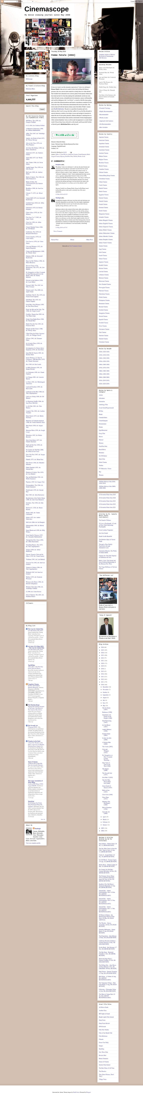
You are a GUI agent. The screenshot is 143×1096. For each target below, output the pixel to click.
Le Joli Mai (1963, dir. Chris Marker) (34, 407)
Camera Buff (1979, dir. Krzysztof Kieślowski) (35, 199)
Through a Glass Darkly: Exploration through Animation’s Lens (106, 546)
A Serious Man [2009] (106, 743)
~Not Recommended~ (105, 124)
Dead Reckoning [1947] (106, 721)
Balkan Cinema (103, 156)
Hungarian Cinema (104, 214)
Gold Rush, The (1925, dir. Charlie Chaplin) (33, 300)
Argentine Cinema (104, 143)
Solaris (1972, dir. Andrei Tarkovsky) (33, 518)
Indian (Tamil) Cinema (105, 243)
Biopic (101, 414)
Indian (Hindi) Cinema (105, 230)
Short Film (102, 459)
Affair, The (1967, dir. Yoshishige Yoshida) (35, 134)
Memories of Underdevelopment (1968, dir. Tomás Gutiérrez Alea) (35, 421)
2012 (102, 679)
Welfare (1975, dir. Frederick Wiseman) (34, 578)
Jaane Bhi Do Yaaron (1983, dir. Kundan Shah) (35, 354)
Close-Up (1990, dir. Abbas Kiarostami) (33, 223)
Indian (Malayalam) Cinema (106, 233)
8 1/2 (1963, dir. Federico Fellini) (35, 125)
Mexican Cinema (103, 278)
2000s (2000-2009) (104, 377)
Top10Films (31, 665)
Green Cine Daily (104, 1042)
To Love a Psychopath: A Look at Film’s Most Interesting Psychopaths (107, 525)
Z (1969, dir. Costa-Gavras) (33, 591)
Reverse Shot (102, 1055)
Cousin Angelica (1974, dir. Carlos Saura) (33, 237)
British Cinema (103, 166)
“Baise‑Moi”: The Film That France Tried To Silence (35, 667)
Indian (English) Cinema (106, 223)
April (104, 817)
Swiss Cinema (103, 326)
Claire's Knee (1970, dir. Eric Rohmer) (34, 213)
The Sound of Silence (105, 520)
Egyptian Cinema (103, 195)
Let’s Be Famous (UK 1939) (35, 630)
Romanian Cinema (104, 303)
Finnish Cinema (103, 201)
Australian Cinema (104, 150)
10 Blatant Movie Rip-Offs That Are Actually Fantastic (35, 764)
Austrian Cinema (103, 153)
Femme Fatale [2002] (106, 734)
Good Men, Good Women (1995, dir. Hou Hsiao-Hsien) (35, 305)
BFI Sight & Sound (104, 1014)
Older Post (89, 240)
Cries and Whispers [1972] (105, 750)
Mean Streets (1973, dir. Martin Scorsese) (34, 416)
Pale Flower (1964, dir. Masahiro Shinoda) (35, 463)
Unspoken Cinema (33, 684)
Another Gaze (103, 1010)
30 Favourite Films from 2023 (107, 501)
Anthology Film (103, 404)
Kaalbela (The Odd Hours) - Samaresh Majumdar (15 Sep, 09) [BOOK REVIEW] (107, 885)
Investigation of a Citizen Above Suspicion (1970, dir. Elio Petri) (35, 349)
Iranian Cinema (103, 246)
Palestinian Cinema (104, 294)
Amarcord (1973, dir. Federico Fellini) (34, 153)
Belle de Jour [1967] (106, 791)
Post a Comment (58, 231)
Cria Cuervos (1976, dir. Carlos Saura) (34, 242)
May (104, 705)
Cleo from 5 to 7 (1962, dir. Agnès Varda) (33, 218)
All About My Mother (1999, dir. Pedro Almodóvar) (35, 148)
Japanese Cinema (103, 262)
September (106, 695)
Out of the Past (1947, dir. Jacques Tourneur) (35, 455)
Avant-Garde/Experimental (106, 408)
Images (101, 1046)
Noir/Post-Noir (69, 156)
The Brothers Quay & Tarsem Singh (107, 540)
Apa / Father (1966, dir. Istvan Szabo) (34, 163)
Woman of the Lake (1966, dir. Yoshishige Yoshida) (34, 587)
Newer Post (54, 240)
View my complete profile (33, 843)
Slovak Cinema (103, 316)
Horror (101, 436)
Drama (101, 427)
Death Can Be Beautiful (105, 536)
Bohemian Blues (30, 89)
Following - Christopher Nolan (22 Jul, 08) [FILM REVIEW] (107, 990)
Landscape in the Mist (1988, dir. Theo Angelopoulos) (35, 392)
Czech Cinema (103, 185)
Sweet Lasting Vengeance (106, 530)
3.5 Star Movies (63, 154)
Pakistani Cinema (103, 291)
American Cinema (73, 154)
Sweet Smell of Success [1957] (107, 787)
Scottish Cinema (103, 310)
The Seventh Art (33, 725)
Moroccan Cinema (104, 281)
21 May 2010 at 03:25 (61, 194)
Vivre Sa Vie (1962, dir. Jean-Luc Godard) (35, 563)
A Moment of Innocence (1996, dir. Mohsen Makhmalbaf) (34, 129)
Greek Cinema (103, 211)
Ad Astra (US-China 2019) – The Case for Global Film (36, 647)
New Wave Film (103, 1052)
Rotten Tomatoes (103, 1058)
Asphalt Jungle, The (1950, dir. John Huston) (34, 168)
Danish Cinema (103, 188)
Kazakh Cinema (103, 265)
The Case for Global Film (35, 629)
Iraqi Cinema (102, 249)
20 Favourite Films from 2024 (107, 498)
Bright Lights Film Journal (106, 1017)
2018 (102, 669)
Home (72, 240)
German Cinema (103, 207)
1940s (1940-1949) (104, 358)
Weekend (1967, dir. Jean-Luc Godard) (34, 573)
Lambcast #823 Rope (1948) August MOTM (35, 784)
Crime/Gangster (82, 154)
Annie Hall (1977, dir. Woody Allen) (34, 158)
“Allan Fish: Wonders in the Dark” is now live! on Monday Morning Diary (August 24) (36, 744)
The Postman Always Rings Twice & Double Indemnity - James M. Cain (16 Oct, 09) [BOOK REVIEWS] (107, 878)
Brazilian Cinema (103, 163)
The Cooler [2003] (107, 747)
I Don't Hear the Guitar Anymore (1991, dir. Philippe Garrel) (35, 334)
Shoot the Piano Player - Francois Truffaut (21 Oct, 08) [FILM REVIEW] (107, 960)
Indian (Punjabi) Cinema (106, 239)
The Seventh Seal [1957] (107, 774)
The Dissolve (102, 1071)
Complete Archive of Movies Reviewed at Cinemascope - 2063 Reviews (107, 56)
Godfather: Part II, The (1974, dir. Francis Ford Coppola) (35, 295)
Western (101, 475)
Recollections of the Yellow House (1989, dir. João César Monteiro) (35, 499)
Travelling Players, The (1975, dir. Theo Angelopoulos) (34, 545)
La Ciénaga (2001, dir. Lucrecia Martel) (35, 378)
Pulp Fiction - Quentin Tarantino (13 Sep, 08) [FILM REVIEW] (108, 972)
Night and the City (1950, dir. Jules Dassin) (34, 445)
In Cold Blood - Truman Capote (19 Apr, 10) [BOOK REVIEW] (108, 860)
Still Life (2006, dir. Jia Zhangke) (35, 522)
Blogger (88, 1092)
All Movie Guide (103, 1007)
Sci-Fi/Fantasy (103, 456)
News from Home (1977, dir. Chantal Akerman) (34, 441)
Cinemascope (46, 9)
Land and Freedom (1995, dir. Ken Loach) (34, 387)
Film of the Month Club (105, 1033)
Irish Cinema (102, 252)
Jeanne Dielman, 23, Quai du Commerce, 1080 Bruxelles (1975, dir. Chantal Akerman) (35, 359)
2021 (102, 661)
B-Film (101, 411)
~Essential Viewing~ (104, 108)
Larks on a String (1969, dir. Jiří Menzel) (35, 397)
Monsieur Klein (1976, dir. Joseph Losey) (35, 431)
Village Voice (102, 1079)
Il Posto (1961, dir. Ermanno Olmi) (34, 339)
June (104, 703)
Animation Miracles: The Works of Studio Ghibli (108, 551)
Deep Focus (102, 1020)
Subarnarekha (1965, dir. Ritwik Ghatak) (35, 526)
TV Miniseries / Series (105, 468)
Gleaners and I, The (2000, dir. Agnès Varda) (34, 291)
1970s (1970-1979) (104, 368)
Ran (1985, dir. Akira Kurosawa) (35, 495)
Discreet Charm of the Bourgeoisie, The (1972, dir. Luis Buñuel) (35, 267)
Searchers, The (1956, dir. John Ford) (34, 503)
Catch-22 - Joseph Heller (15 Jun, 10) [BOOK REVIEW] (107, 855)
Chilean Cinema (103, 172)
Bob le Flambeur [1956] (107, 808)
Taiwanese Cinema (104, 329)
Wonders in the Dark (34, 741)
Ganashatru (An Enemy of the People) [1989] (107, 716)
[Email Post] (70, 152)
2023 (102, 655)
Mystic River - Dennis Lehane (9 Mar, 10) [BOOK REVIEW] (108, 865)
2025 (102, 650)
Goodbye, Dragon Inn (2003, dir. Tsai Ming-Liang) (35, 315)
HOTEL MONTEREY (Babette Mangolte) (34, 686)
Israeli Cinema (103, 255)
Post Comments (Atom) (76, 246)
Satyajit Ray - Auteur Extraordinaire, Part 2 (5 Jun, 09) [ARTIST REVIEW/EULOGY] (107, 901)
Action (101, 395)
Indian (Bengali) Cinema (106, 220)
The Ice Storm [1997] (106, 708)
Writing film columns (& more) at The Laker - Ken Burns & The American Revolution (36, 708)
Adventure (102, 398)
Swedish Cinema (103, 323)
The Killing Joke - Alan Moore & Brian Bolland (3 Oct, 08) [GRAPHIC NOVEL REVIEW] (108, 966)
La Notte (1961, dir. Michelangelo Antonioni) (35, 382)
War (100, 472)
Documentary (102, 424)
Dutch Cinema (103, 191)
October (105, 692)
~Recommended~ (104, 114)
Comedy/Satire (103, 417)
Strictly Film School (104, 1065)
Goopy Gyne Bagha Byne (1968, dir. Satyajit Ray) (35, 320)
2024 (102, 653)
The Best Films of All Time (106, 1068)
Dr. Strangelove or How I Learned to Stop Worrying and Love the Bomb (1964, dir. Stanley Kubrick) (35, 274)
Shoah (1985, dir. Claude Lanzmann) (33, 513)
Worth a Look (81, 156)
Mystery (62, 156)
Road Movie (102, 449)
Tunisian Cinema (103, 335)
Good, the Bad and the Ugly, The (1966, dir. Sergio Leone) (35, 310)
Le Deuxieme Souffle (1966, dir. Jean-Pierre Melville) (35, 402)
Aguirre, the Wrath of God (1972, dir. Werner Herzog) (35, 139)
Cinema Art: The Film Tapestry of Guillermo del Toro (107, 556)
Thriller (75, 156)
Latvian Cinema (103, 271)
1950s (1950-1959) (104, 361)
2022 (102, 658)
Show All (43, 819)
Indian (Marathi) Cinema (106, 236)
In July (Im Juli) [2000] (106, 739)
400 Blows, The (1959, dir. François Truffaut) (33, 121)
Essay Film (102, 433)
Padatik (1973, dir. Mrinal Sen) (34, 459)
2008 (102, 831)
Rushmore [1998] (107, 712)
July (104, 700)
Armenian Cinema (104, 147)
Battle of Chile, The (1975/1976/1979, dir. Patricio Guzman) (34, 183)
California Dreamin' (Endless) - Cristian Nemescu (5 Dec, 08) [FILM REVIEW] (107, 942)
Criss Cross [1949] (107, 794)
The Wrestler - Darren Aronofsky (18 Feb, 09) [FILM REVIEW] (107, 924)
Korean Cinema (103, 268)
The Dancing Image (33, 705)
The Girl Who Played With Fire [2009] (106, 781)
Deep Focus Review (104, 1023)
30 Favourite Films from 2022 (107, 504)
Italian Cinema (103, 259)
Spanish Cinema (103, 319)
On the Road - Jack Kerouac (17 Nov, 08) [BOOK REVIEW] (108, 948)
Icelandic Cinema (103, 217)
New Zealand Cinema (105, 284)
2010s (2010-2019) (104, 380)
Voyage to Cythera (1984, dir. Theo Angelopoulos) (34, 568)
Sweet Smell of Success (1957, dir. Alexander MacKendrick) (34, 536)
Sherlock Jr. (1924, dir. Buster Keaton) (34, 508)
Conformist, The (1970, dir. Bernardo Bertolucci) (33, 232)
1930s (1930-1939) (104, 355)
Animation (102, 401)
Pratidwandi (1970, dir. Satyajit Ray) (34, 491)
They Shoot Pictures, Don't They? (106, 1075)
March (105, 819)
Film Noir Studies (104, 1030)
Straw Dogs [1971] (105, 798)
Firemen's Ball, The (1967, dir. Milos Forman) (34, 286)
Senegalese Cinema (104, 313)
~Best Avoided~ (103, 127)
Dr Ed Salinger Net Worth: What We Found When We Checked (35, 804)
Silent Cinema (103, 462)
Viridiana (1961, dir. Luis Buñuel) (35, 559)
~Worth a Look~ (103, 118)
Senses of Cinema (104, 1062)
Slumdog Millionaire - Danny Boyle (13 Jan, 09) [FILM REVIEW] (107, 931)
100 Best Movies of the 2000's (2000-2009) (107, 487)
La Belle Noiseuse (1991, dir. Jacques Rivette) (34, 368)
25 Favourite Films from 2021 (107, 507)
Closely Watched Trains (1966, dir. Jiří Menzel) (34, 228)
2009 (102, 828)
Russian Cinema (103, 307)
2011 (102, 682)
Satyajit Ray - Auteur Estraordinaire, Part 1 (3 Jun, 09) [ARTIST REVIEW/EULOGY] (107, 909)
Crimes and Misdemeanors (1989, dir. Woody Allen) (35, 252)
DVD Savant (102, 1026)
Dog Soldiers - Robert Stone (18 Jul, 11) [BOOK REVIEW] (108, 844)
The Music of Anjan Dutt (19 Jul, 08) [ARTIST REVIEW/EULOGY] (107, 995)
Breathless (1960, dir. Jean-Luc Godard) (34, 189)
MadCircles (76, 1092)
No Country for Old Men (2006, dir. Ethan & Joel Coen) (35, 450)
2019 (102, 666)
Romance (101, 452)
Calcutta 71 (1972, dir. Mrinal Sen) (34, 194)
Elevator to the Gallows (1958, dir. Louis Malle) (34, 281)
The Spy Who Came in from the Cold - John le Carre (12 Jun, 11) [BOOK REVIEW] (108, 850)
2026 (102, 647)
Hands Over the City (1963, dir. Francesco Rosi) (34, 324)
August (105, 697)
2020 (102, 663)
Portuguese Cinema (104, 300)
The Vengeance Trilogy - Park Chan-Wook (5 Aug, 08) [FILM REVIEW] (107, 984)
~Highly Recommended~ (106, 111)
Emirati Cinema (103, 198)
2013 (102, 676)
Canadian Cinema (104, 169)
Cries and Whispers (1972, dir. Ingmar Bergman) (34, 247)
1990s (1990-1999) (104, 374)
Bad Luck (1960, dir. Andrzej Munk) (34, 173)
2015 (102, 671)
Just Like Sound (103, 533)
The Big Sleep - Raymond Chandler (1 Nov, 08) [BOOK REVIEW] (107, 953)
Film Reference (103, 1036)
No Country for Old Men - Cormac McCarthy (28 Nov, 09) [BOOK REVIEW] (108, 871)
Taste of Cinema (33, 762)
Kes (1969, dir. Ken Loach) (33, 364)
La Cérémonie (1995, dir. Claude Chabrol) (35, 373)
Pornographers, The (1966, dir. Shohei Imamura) (34, 486)
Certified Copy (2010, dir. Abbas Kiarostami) (35, 203)
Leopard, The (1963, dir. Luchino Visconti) (35, 412)
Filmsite (101, 1039)
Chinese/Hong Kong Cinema (107, 175)
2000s (57, 154)
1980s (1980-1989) (104, 371)
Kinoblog (101, 1049)
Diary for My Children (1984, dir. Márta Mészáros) (35, 261)
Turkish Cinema (103, 339)
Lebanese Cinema (104, 275)
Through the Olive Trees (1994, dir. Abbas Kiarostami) (34, 540)
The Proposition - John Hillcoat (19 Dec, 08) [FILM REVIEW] (107, 937)
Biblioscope (29, 79)
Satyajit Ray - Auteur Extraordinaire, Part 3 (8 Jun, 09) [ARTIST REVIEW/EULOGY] (107, 893)
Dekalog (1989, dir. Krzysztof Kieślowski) (34, 257)
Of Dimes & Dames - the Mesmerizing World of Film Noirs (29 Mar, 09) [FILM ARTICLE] (106, 917)
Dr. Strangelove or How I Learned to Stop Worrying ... (107, 757)
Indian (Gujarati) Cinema (106, 227)
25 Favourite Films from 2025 (107, 494)
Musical (101, 440)
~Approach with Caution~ (106, 121)
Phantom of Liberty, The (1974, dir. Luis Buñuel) (35, 473)
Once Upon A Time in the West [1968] (106, 764)
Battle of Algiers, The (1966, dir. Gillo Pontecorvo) (35, 178)
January (105, 825)
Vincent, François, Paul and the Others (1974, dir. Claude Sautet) (35, 555)
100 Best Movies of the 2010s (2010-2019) (107, 482)
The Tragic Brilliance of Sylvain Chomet (108, 568)
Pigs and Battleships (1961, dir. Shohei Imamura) (34, 478)
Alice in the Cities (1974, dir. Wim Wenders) (34, 144)
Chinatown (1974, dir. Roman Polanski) (34, 208)
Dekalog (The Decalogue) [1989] (106, 803)
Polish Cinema (103, 297)
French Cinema (103, 204)
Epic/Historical (103, 430)
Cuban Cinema (103, 182)
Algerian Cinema (103, 137)
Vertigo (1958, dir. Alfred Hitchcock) (33, 550)
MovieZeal (31, 801)
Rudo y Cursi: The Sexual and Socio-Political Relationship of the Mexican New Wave (107, 562)
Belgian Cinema (103, 159)
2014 (102, 674)
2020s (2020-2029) (104, 384)
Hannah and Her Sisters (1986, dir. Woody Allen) (34, 329)
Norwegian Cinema (104, 287)
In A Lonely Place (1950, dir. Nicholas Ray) (34, 344)
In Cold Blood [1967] (106, 726)
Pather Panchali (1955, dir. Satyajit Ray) (33, 468)
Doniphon (58, 164)
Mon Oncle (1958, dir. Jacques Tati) (34, 426)
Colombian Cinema (104, 179)
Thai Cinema (102, 332)
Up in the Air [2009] (106, 812)
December (106, 687)
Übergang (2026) (32, 727)
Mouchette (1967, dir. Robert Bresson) (34, 436)
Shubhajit (58, 198)
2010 (102, 684)
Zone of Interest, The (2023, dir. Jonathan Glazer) (35, 595)
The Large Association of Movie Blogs (35, 781)
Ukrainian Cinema (104, 342)
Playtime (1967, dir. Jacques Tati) (35, 482)
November (106, 689)
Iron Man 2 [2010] (107, 777)
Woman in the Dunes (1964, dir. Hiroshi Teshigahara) (35, 582)
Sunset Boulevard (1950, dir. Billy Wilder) (35, 531)
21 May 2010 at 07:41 (61, 227)
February (105, 822)
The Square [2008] (105, 769)
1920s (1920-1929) (104, 352)
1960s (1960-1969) (104, 364)
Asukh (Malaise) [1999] (106, 730)
